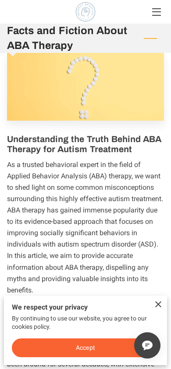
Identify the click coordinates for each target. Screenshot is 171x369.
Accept (85, 347)
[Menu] (156, 12)
